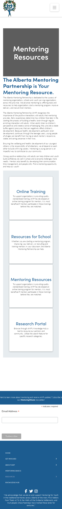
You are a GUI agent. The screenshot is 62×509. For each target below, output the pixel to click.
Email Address (10, 412)
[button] (54, 7)
